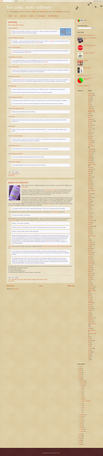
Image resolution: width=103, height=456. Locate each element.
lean (89, 246)
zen (89, 359)
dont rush (90, 177)
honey (89, 214)
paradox (90, 267)
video (89, 350)
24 (82, 395)
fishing (89, 201)
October (82, 385)
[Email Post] (9, 172)
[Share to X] (15, 172)
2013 (80, 379)
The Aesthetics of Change (17, 37)
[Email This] (12, 172)
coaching (90, 142)
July (81, 418)
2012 (80, 434)
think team (90, 340)
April (81, 425)
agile (16, 279)
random (89, 284)
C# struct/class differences (83, 85)
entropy (89, 181)
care (89, 134)
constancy (90, 153)
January (82, 431)
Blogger (58, 453)
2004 (80, 444)
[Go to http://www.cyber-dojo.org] (79, 20)
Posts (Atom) (16, 288)
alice (89, 104)
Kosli (33, 11)
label (89, 240)
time (89, 342)
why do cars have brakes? (89, 45)
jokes (89, 228)
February (82, 429)
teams (13, 52)
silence (89, 306)
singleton (90, 310)
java (89, 224)
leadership (90, 244)
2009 (80, 440)
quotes (32, 16)
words (89, 354)
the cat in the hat (91, 330)
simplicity (90, 308)
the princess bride (92, 333)
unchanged (51, 41)
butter (89, 127)
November (82, 382)
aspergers (90, 108)
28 (82, 388)
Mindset (13, 126)
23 (82, 397)
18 (82, 407)
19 (82, 405)
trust (89, 344)
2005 (80, 442)
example (90, 186)
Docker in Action (87, 68)
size (89, 312)
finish (89, 199)
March (81, 427)
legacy (89, 250)
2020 (80, 368)
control (89, 154)
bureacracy (90, 125)
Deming (89, 167)
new (37, 199)
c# (88, 130)
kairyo (89, 230)
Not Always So (14, 28)
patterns (42, 279)
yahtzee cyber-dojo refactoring (88, 79)
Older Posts (70, 286)
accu (89, 97)
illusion (89, 218)
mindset (38, 279)
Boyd (13, 70)
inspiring (90, 222)
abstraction (90, 95)
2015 (80, 374)
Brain (22, 279)
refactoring (90, 288)
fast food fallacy (91, 190)
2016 (80, 372)
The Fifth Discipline (15, 47)
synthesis (90, 321)
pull (89, 281)
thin (89, 336)
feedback (23, 79)
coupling (90, 156)
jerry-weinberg (91, 226)
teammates (45, 61)
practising (12, 21)
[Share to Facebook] (16, 172)
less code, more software (29, 7)
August (82, 416)
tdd (88, 326)
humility (89, 216)
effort (89, 179)
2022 (80, 366)
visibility (90, 352)
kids (89, 238)
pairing (89, 265)
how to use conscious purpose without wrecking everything (56, 246)
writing (89, 355)
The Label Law (54, 211)
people (45, 279)
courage (90, 158)
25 (82, 393)
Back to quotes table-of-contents (16, 25)
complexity (90, 149)
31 (82, 386)
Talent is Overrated (15, 76)
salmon (89, 297)
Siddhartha (86, 60)
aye (89, 113)
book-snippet (25, 187)
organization (90, 263)
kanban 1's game (91, 235)
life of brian (90, 252)
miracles (90, 260)
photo (89, 277)
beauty (18, 279)
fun (88, 207)
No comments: (11, 175)
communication (91, 146)
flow (89, 203)
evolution (90, 184)
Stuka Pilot (13, 86)
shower (89, 304)
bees (89, 117)
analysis (90, 106)
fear (47, 241)
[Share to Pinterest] (17, 172)
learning (27, 52)
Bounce (13, 116)
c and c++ (90, 128)
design (89, 171)
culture (89, 160)
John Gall (10, 246)
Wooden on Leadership (16, 57)
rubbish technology (92, 290)
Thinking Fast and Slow (16, 97)
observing (90, 261)
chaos (89, 138)
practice (59, 11)
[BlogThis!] (13, 172)
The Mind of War (15, 66)
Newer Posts (10, 286)
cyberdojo (90, 162)
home (10, 16)
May (81, 423)
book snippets (41, 16)
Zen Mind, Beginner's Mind (17, 108)
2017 (80, 370)
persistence (90, 273)
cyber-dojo (43, 11)
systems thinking (92, 323)
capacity (90, 132)
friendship (90, 205)
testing (89, 328)
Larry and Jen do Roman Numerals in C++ (87, 35)
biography (90, 119)
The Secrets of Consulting (51, 190)
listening (90, 254)
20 (82, 403)
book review (90, 121)
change (37, 42)
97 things (90, 93)
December (82, 380)
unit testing (90, 348)
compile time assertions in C (84, 75)
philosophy (90, 275)
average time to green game (91, 111)
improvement (91, 220)
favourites (90, 193)
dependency (90, 169)
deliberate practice (16, 174)
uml (89, 346)
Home (41, 286)
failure (89, 188)
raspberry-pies (91, 286)
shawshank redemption (90, 302)
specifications (91, 317)
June (81, 420)
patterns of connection (18, 182)
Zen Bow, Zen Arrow (16, 145)
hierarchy (90, 212)
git (88, 210)
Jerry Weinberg (53, 16)
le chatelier (90, 242)
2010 (80, 438)
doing (89, 175)
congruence (90, 151)
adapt (13, 279)
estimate (90, 183)
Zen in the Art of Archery (17, 135)
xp (88, 357)
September (82, 414)
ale (88, 102)
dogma (89, 173)
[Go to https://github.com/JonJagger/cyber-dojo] (81, 20)
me (16, 16)
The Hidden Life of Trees (89, 53)
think (89, 338)
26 (82, 391)
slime (89, 316)
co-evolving (90, 140)
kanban (89, 233)
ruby (89, 293)
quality (89, 283)
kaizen (89, 232)
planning (90, 279)
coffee (89, 144)
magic (89, 256)
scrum (89, 299)
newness (48, 202)
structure (90, 319)
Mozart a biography (15, 161)
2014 (80, 377)
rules (89, 295)
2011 (80, 436)
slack (89, 314)
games (89, 209)
